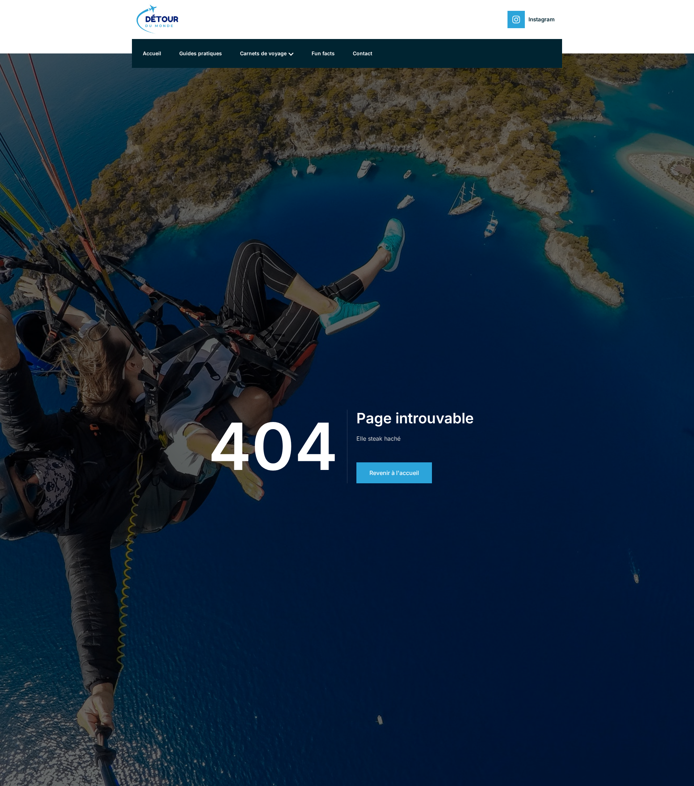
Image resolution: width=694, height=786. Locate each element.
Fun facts (323, 53)
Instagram (541, 19)
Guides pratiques (200, 53)
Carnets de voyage (263, 53)
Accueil (152, 53)
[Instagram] (516, 19)
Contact (362, 53)
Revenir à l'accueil (394, 472)
